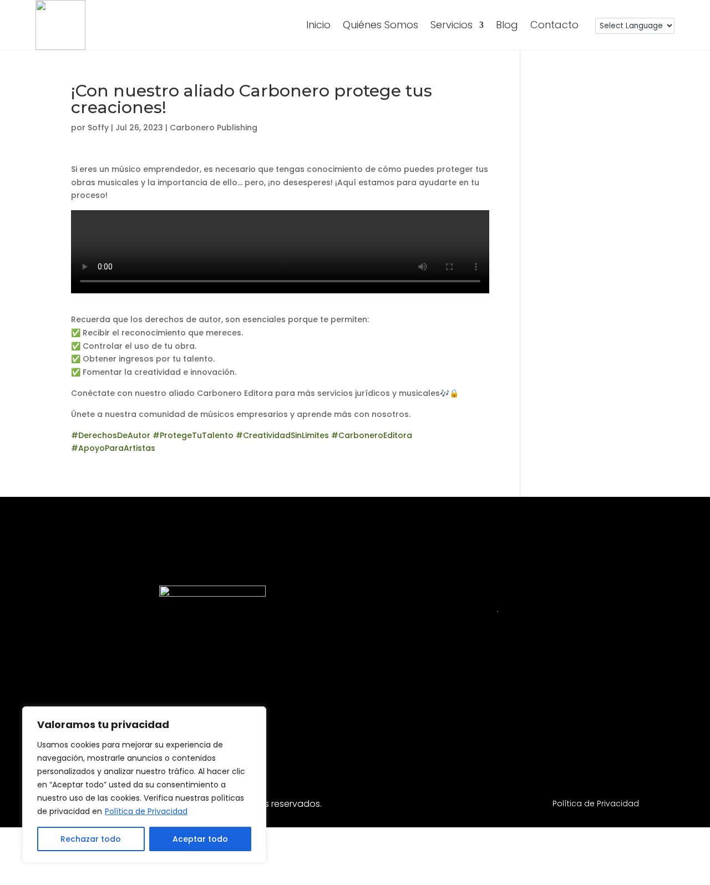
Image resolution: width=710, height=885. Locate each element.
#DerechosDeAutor (110, 435)
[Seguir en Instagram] (397, 710)
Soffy (98, 127)
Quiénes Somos (380, 25)
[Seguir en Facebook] (437, 710)
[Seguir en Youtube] (517, 710)
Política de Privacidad (146, 811)
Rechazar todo (90, 839)
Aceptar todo (200, 839)
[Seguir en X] (597, 710)
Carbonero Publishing (213, 127)
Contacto (554, 25)
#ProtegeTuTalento (192, 435)
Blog (507, 25)
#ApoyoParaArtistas (113, 448)
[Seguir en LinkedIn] (477, 710)
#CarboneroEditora (370, 435)
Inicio (318, 25)
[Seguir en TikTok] (557, 710)
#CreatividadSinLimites (281, 435)
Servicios (451, 25)
